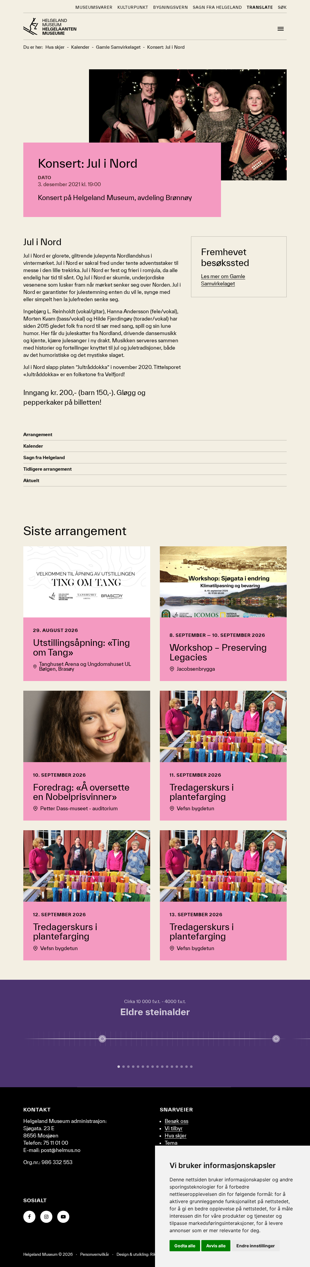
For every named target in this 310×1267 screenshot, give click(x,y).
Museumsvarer (94, 7)
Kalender (33, 446)
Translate (260, 7)
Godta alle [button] (184, 1245)
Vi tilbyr (174, 1128)
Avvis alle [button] (216, 1245)
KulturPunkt (132, 7)
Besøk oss (176, 1121)
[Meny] (281, 29)
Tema (171, 1143)
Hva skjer (175, 1135)
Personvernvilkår (94, 1254)
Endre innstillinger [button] (255, 1245)
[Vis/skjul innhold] (276, 1038)
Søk (282, 7)
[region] (155, 1033)
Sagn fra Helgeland (217, 7)
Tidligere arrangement (47, 469)
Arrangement (37, 434)
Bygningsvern (170, 7)
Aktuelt (31, 480)
